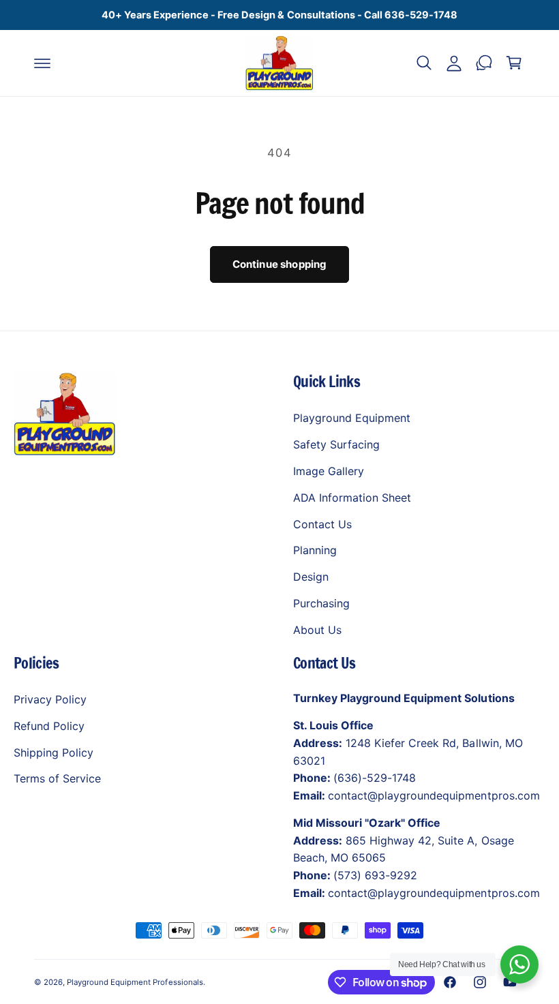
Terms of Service (57, 778)
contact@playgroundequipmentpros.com (434, 795)
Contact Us (322, 524)
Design (311, 576)
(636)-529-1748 (374, 778)
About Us (317, 630)
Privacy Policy (50, 699)
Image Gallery (328, 471)
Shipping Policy (53, 752)
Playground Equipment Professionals (135, 982)
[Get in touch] (484, 63)
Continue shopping (279, 264)
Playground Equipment (351, 418)
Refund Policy (49, 726)
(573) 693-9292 (375, 875)
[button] (42, 63)
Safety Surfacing (336, 444)
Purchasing (321, 603)
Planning (315, 550)
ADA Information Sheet (352, 497)
